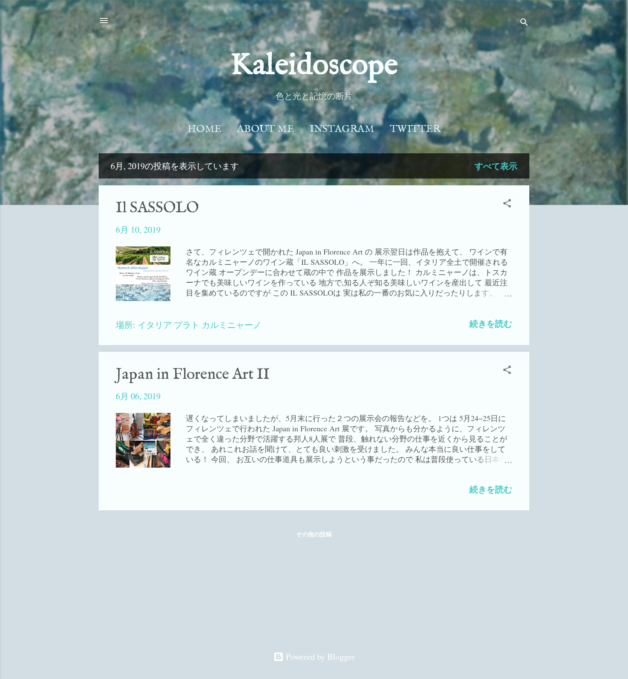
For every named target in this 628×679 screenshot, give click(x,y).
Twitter (415, 129)
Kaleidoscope (314, 66)
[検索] (524, 23)
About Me (265, 129)
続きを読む (491, 323)
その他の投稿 (314, 534)
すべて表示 (496, 166)
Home (204, 129)
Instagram (342, 129)
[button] (507, 204)
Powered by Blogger (319, 656)
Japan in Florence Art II (193, 374)
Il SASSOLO (157, 208)
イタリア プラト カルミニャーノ (199, 325)
